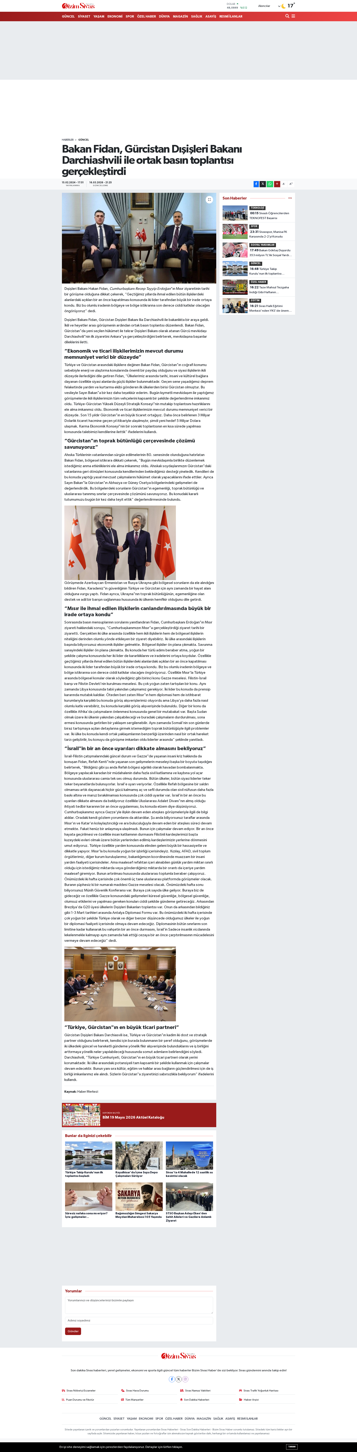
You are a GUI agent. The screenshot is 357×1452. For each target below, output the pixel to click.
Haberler (68, 140)
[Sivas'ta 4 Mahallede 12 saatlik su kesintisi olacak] (189, 1155)
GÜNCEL (68, 16)
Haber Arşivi (251, 1399)
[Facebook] (172, 1379)
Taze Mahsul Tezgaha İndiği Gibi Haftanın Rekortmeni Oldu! (269, 290)
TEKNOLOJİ (257, 208)
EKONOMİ (115, 16)
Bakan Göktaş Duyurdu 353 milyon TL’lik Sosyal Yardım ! (270, 253)
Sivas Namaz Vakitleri (197, 1390)
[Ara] (287, 16)
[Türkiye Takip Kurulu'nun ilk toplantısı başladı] (88, 1155)
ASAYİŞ (210, 16)
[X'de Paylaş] (263, 184)
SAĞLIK (196, 16)
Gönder (73, 1331)
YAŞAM (99, 16)
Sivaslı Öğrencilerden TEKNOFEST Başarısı (269, 216)
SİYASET (84, 16)
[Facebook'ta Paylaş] (256, 184)
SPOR (130, 16)
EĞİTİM (255, 300)
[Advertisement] (178, 50)
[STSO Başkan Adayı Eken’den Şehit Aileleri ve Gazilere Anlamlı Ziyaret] (189, 1196)
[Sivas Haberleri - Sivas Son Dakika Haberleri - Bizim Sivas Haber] (78, 6)
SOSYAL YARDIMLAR (262, 245)
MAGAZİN (180, 16)
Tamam (291, 1447)
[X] (179, 1379)
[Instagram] (185, 1379)
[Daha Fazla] (277, 184)
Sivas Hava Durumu (137, 1390)
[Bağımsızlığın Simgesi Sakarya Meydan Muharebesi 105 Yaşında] (139, 1196)
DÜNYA (164, 16)
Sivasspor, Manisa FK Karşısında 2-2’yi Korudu (268, 234)
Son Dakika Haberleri (196, 1399)
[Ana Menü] (292, 16)
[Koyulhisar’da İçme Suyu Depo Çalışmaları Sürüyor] (139, 1155)
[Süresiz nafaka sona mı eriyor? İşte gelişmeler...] (88, 1196)
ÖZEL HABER (146, 16)
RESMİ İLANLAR (230, 16)
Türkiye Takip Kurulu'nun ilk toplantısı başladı (265, 271)
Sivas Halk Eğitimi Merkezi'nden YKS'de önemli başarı (269, 308)
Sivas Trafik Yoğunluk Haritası (261, 1390)
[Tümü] (290, 198)
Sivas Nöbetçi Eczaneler (81, 1390)
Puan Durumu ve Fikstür (80, 1399)
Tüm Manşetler (134, 1399)
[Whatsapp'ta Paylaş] (270, 184)
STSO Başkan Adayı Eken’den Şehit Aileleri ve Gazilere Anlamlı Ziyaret (188, 1217)
